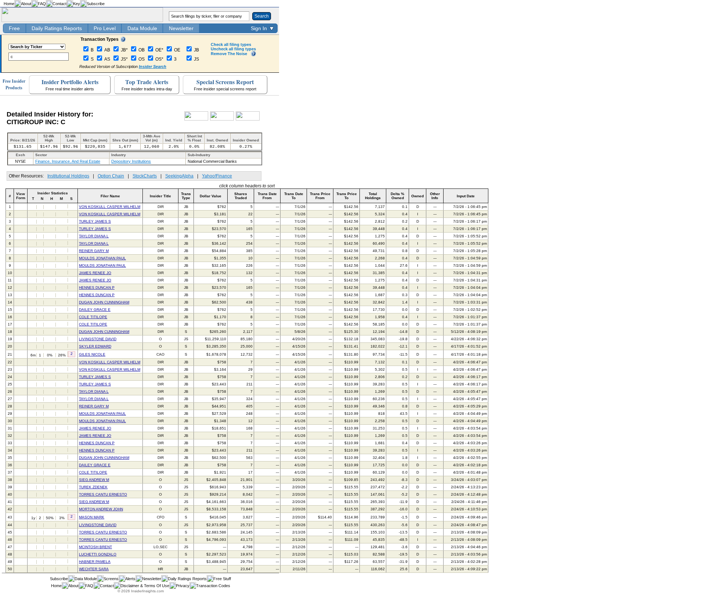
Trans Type (186, 196)
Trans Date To (293, 196)
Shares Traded (240, 196)
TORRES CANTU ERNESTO (103, 494)
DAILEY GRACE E (95, 310)
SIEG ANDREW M (94, 480)
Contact (59, 3)
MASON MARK (91, 517)
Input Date (466, 196)
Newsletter (181, 28)
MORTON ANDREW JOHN (101, 509)
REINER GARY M (94, 251)
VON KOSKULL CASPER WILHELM (109, 207)
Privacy (182, 585)
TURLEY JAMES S (95, 221)
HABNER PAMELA (95, 562)
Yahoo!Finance (217, 176)
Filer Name (110, 196)
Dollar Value (210, 196)
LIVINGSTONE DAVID (97, 339)
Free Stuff (222, 578)
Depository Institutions (131, 161)
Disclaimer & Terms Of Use (144, 585)
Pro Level (105, 28)
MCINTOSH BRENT (95, 547)
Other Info (435, 196)
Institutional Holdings (68, 176)
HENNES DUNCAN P (97, 287)
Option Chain (111, 176)
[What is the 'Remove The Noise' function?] (253, 54)
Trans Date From (267, 196)
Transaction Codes (213, 585)
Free (14, 28)
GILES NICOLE (92, 354)
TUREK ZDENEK (93, 487)
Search (261, 16)
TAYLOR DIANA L (94, 236)
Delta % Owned (397, 196)
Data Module (142, 28)
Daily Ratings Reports (57, 28)
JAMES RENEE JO (95, 273)
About (26, 3)
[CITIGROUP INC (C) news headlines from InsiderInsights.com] (196, 119)
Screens (111, 578)
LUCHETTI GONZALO (97, 554)
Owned (417, 196)
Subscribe (96, 3)
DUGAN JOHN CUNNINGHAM (104, 302)
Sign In (259, 28)
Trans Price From (320, 196)
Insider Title (160, 196)
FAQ (42, 3)
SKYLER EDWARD (95, 346)
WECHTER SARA (94, 569)
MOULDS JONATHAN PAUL (102, 258)
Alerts (130, 578)
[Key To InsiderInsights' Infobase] (123, 40)
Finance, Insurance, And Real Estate (67, 161)
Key (76, 3)
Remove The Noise (229, 53)
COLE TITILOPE (93, 317)
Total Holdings (373, 196)
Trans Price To (346, 196)
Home (9, 3)
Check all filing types (231, 44)
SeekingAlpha (179, 176)
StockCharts (145, 176)
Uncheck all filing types (233, 49)
